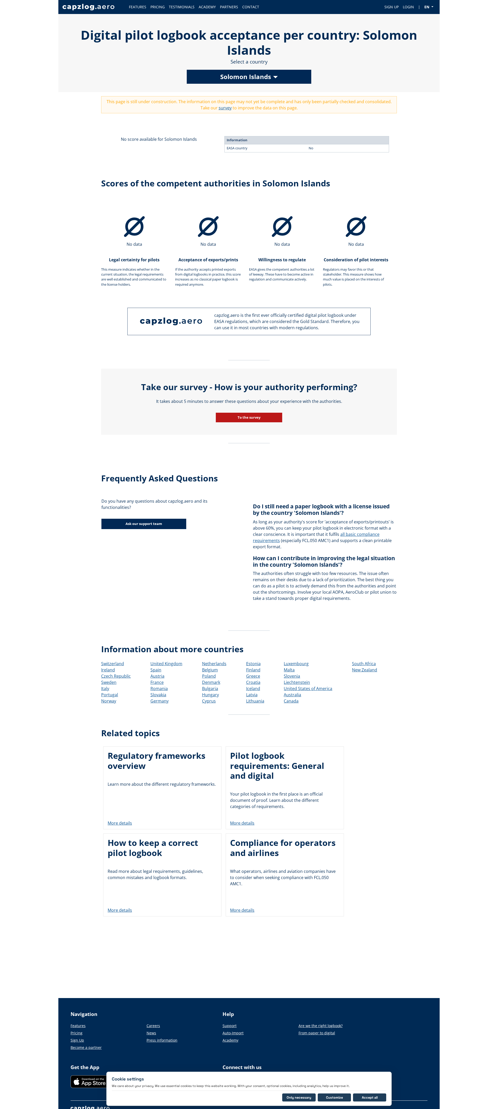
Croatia (253, 682)
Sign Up (77, 1040)
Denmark (211, 682)
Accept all (370, 1097)
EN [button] (427, 6)
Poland (209, 676)
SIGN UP (391, 6)
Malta (289, 670)
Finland (253, 670)
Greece (253, 676)
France (157, 682)
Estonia (253, 663)
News (151, 1032)
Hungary (210, 695)
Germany (159, 701)
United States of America (308, 688)
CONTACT (250, 6)
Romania (159, 688)
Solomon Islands (245, 76)
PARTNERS (229, 6)
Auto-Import (233, 1032)
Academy (230, 1040)
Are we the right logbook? (321, 1025)
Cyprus (209, 701)
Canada (291, 701)
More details (120, 823)
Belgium (210, 670)
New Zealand (364, 670)
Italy (105, 688)
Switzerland (112, 663)
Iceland (253, 688)
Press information (162, 1040)
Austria (157, 676)
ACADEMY (207, 6)
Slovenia (292, 676)
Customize (334, 1097)
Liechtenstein (297, 682)
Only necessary (299, 1097)
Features (78, 1025)
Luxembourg (296, 663)
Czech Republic (116, 676)
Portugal (109, 695)
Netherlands (214, 663)
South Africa (364, 663)
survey (225, 108)
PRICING (157, 6)
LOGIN (408, 6)
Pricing (76, 1032)
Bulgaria (210, 688)
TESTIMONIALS (182, 6)
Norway (108, 701)
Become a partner (86, 1047)
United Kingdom (166, 663)
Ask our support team (144, 523)
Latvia (252, 695)
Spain (155, 670)
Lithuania (255, 701)
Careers (153, 1025)
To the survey (249, 417)
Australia (292, 695)
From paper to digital (317, 1032)
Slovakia (158, 695)
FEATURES (137, 6)
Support (230, 1025)
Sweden (108, 682)
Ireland (108, 670)
